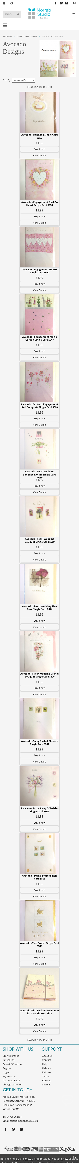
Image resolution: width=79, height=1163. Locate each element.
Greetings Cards (27, 36)
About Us (47, 1055)
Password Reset (11, 1080)
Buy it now (39, 149)
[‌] (74, 3)
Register (7, 1068)
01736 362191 (14, 1116)
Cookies (46, 1080)
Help (44, 1064)
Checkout (17, 1064)
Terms (45, 1076)
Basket (6, 1064)
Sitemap (46, 1084)
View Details (39, 155)
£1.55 (39, 817)
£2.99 (39, 1019)
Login (6, 1072)
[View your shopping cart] (74, 13)
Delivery (46, 1068)
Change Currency (12, 1084)
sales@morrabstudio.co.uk (24, 1120)
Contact (46, 1060)
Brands (7, 36)
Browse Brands (11, 1055)
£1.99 (39, 143)
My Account (9, 1076)
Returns (46, 1072)
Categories (8, 1060)
